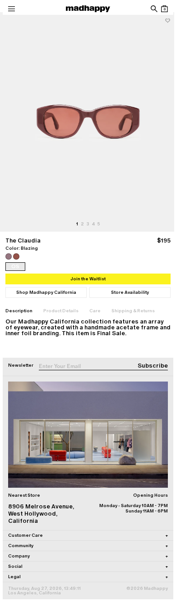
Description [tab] (18, 302)
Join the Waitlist (84, 270)
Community (84, 532)
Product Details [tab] (61, 302)
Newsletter (20, 356)
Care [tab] (95, 302)
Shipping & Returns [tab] (133, 302)
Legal (84, 564)
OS (15, 258)
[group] (84, 117)
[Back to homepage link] (85, 8)
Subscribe (146, 357)
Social (84, 553)
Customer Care (84, 522)
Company (84, 543)
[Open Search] (147, 9)
